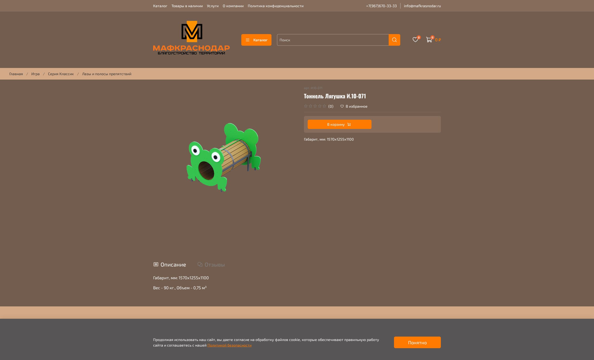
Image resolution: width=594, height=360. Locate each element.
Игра (35, 73)
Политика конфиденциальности (275, 5)
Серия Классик (61, 73)
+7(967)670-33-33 (381, 5)
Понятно (417, 342)
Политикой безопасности (229, 345)
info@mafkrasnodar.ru (422, 5)
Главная (16, 73)
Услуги (213, 5)
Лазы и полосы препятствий (106, 73)
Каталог (160, 5)
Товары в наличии (187, 5)
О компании (233, 5)
